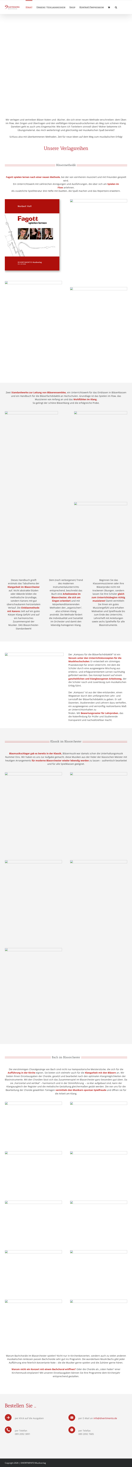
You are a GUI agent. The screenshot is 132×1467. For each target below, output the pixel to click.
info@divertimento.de (105, 1418)
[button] (116, 7)
